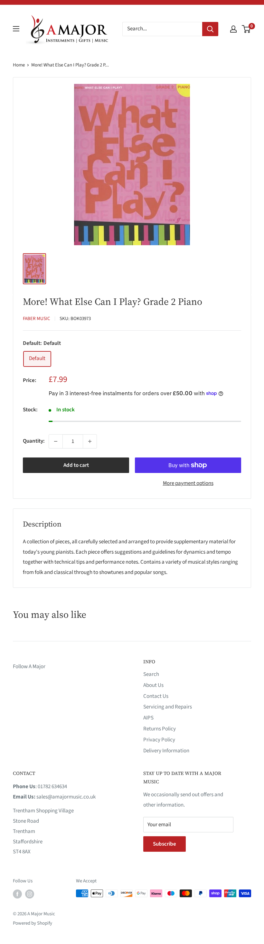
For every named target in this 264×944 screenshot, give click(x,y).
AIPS (148, 718)
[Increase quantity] (90, 441)
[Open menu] (16, 28)
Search (151, 674)
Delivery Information (166, 751)
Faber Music (36, 318)
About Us (153, 685)
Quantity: (34, 441)
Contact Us (155, 696)
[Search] (210, 29)
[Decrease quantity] (55, 441)
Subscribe (164, 844)
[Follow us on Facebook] (17, 894)
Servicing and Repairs (167, 707)
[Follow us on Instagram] (29, 894)
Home (19, 65)
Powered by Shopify (32, 923)
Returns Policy (159, 729)
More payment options (188, 483)
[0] (246, 29)
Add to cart (76, 465)
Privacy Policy (159, 740)
